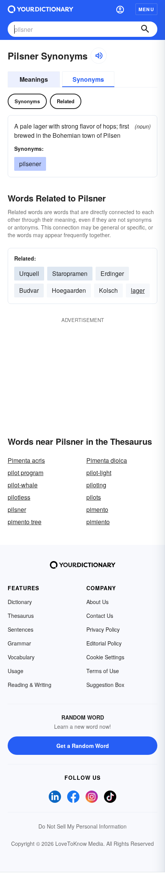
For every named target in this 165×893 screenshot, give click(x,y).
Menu (146, 9)
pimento (97, 509)
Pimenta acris (26, 460)
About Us (97, 602)
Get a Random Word (82, 745)
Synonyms (88, 79)
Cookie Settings (105, 657)
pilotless (19, 497)
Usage (15, 671)
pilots (93, 497)
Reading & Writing (29, 684)
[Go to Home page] (40, 9)
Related (65, 101)
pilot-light (98, 472)
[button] (120, 9)
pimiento (98, 521)
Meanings (34, 79)
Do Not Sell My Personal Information (82, 826)
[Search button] (145, 29)
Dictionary (20, 602)
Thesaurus (21, 615)
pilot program (25, 472)
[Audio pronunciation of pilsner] (99, 56)
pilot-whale (23, 484)
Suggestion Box (105, 684)
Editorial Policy (104, 643)
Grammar (19, 643)
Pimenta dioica (106, 460)
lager (138, 290)
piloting (96, 484)
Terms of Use (102, 671)
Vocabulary (21, 657)
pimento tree (24, 521)
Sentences (20, 629)
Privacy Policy (103, 629)
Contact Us (99, 615)
